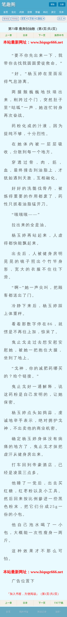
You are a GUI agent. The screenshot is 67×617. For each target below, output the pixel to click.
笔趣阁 (8, 4)
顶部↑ (58, 612)
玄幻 (13, 12)
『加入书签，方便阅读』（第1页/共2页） (33, 593)
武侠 (21, 12)
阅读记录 (42, 612)
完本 (61, 12)
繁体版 (6, 19)
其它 (53, 12)
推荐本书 (59, 35)
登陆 (53, 4)
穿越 (37, 12)
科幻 (45, 12)
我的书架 (23, 612)
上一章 (8, 35)
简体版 (15, 19)
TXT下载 (58, 603)
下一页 (42, 35)
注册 (62, 4)
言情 (29, 12)
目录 (25, 35)
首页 (5, 12)
